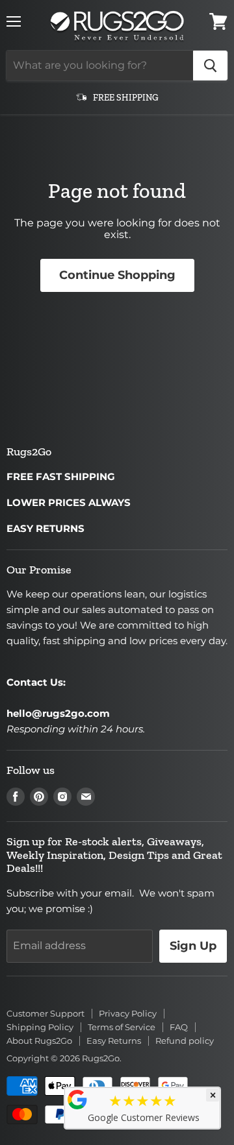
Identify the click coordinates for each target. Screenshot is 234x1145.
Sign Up (193, 946)
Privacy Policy (128, 1013)
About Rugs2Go (39, 1040)
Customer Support (45, 1013)
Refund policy (184, 1040)
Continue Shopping (117, 275)
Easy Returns (113, 1040)
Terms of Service (121, 1027)
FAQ (179, 1027)
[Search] (210, 65)
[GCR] (77, 1099)
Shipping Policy (39, 1027)
